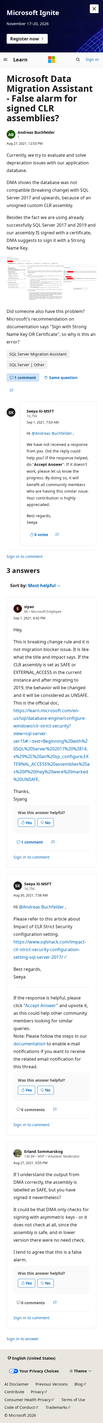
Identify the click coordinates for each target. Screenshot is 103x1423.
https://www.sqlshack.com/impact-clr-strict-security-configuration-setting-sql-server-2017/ (49, 949)
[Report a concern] (11, 390)
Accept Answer (40, 1005)
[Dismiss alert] (94, 8)
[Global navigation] (5, 59)
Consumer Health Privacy (27, 1399)
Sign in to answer (23, 1338)
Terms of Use (73, 1399)
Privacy (37, 1391)
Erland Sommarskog (43, 1151)
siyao (29, 606)
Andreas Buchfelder (36, 132)
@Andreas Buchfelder (52, 433)
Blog (78, 1384)
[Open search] (78, 59)
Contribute (14, 1391)
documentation (29, 1044)
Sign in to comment (25, 556)
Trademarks (56, 1407)
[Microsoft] (51, 59)
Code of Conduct (19, 1407)
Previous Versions (51, 1384)
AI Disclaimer (16, 1384)
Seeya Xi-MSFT (40, 411)
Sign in (92, 59)
